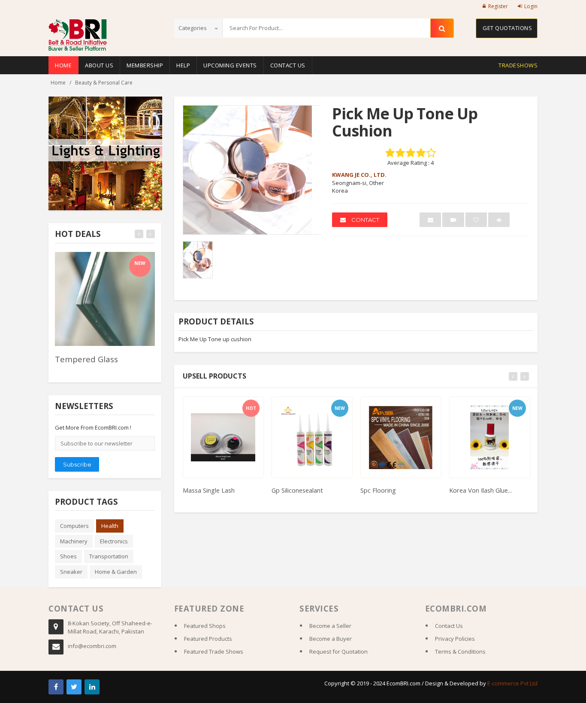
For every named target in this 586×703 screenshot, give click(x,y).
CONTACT (364, 219)
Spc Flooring (378, 490)
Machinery (74, 541)
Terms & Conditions (460, 651)
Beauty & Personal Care (104, 82)
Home (63, 65)
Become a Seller (330, 626)
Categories (193, 28)
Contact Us (287, 65)
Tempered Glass (86, 359)
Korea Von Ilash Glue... (480, 490)
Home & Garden (116, 572)
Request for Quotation (338, 651)
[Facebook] (55, 686)
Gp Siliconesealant (297, 490)
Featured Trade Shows (213, 651)
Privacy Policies (455, 638)
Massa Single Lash (209, 490)
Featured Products (208, 638)
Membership (145, 65)
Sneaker (71, 572)
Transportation (108, 556)
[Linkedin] (92, 686)
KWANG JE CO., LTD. (359, 175)
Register (498, 6)
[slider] (70, 371)
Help (183, 65)
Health (109, 526)
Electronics (114, 541)
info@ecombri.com (92, 646)
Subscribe (77, 464)
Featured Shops (205, 626)
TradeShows (518, 65)
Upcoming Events (230, 65)
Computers (74, 526)
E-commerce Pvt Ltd (512, 683)
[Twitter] (74, 686)
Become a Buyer (330, 638)
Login (531, 6)
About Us (99, 65)
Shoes (68, 556)
